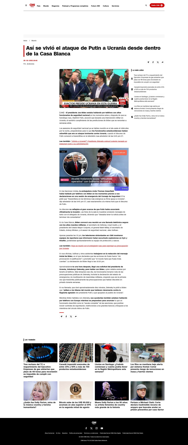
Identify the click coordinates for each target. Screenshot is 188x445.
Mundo (46, 6)
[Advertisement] (40, 193)
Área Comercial (49, 433)
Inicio (25, 41)
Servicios (115, 6)
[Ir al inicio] (32, 5)
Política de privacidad (75, 433)
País (38, 6)
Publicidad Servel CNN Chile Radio (133, 433)
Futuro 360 (95, 6)
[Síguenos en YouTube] (102, 428)
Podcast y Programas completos (75, 6)
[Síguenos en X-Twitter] (91, 428)
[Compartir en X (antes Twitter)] (158, 62)
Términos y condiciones (91, 433)
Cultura (106, 6)
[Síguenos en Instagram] (96, 428)
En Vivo (58, 433)
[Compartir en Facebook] (153, 62)
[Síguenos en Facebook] (86, 428)
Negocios (55, 6)
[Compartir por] (162, 62)
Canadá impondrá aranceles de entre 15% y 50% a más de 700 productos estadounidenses (149, 89)
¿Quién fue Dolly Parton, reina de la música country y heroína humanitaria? (149, 117)
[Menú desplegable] (26, 5)
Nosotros (64, 433)
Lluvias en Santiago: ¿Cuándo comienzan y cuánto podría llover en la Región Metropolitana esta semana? (149, 99)
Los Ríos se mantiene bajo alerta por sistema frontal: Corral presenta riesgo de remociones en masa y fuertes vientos (148, 108)
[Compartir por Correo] (148, 62)
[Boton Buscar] (146, 5)
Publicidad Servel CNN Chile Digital (110, 433)
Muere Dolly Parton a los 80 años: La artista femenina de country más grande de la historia (111, 405)
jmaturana (30, 64)
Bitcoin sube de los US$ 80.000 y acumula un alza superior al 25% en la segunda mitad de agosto (75, 405)
